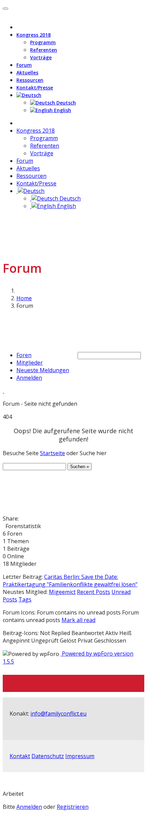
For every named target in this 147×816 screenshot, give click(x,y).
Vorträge (41, 57)
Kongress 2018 (33, 35)
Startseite (52, 453)
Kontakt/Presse (34, 87)
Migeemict (62, 592)
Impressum (79, 756)
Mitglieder (29, 362)
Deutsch (65, 102)
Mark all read (78, 620)
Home (24, 298)
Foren (23, 355)
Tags (24, 599)
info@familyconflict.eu (58, 713)
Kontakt (20, 756)
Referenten (43, 50)
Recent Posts (93, 592)
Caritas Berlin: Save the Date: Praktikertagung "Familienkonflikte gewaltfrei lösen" (70, 580)
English (62, 110)
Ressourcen (29, 80)
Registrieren (73, 807)
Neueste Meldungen (42, 370)
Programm (43, 42)
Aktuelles (27, 72)
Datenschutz (47, 756)
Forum (24, 65)
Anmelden (29, 377)
